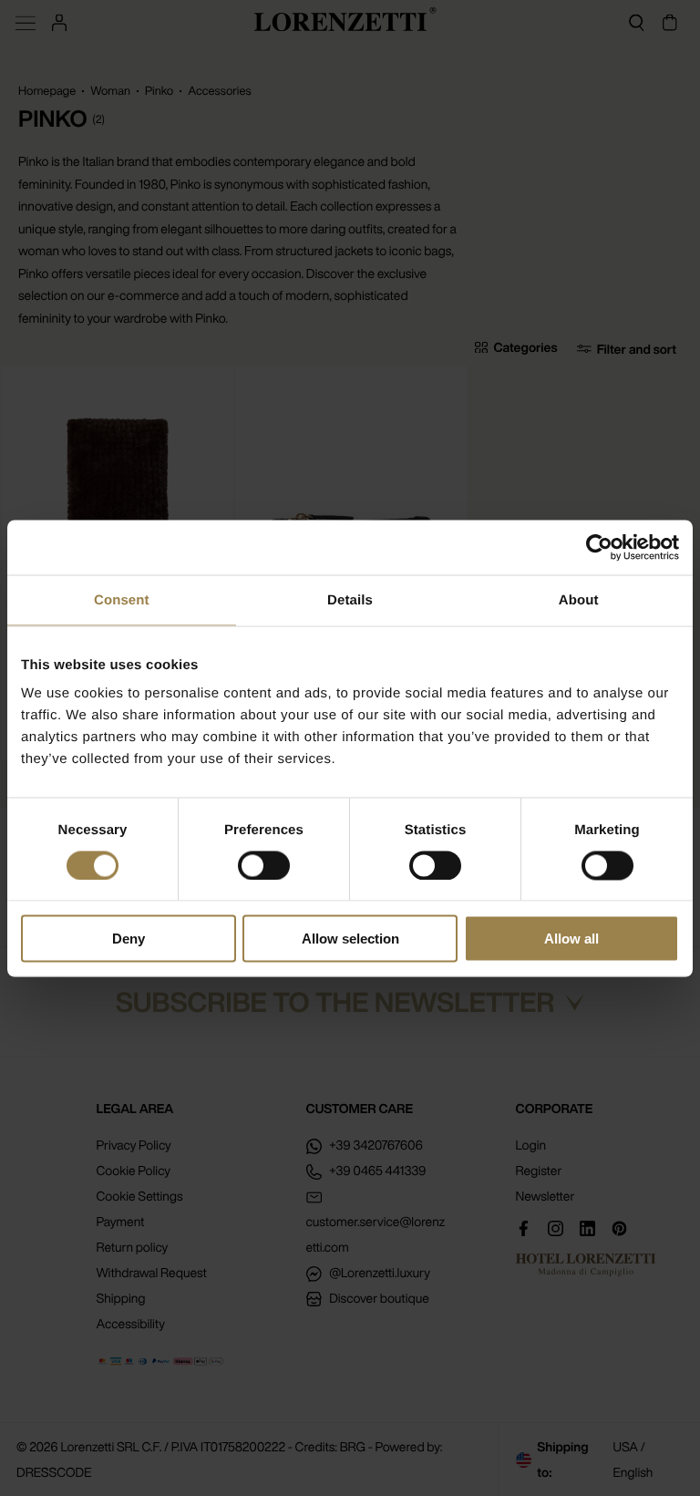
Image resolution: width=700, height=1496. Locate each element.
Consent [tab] (121, 599)
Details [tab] (350, 599)
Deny (128, 938)
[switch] (264, 865)
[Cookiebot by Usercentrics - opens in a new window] (599, 547)
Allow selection (350, 938)
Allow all (571, 938)
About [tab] (579, 599)
